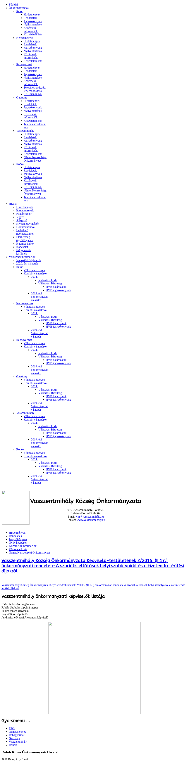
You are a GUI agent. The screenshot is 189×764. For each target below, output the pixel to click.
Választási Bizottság (50, 283)
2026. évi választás (27, 263)
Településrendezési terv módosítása (35, 89)
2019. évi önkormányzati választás (39, 297)
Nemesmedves (24, 37)
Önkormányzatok (19, 7)
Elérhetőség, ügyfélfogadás (24, 238)
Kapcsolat (22, 246)
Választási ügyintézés (28, 260)
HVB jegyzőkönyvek (58, 290)
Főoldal (13, 4)
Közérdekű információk (31, 29)
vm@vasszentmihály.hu (90, 516)
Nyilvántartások (33, 24)
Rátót (19, 11)
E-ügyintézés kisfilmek (23, 252)
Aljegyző (21, 220)
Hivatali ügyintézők (27, 223)
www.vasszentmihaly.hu (91, 519)
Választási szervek (34, 270)
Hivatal (13, 203)
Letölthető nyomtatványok (25, 232)
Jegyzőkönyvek (33, 21)
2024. (34, 276)
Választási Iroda (47, 280)
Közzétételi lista (33, 34)
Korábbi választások (35, 273)
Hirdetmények (32, 14)
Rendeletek (30, 17)
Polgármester (23, 213)
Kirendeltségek (25, 210)
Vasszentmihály (25, 130)
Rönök (20, 163)
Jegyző (20, 217)
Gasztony (21, 97)
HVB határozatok (56, 286)
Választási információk (22, 256)
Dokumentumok (25, 227)
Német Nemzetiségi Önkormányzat (35, 159)
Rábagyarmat (24, 64)
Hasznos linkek (25, 243)
